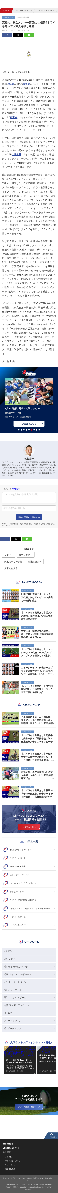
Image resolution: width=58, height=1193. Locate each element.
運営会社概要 (10, 1169)
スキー (11, 1012)
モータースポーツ (17, 982)
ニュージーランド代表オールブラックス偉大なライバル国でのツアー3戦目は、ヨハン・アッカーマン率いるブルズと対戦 (37, 670)
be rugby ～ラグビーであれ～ (23, 883)
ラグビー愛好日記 (18, 925)
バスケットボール (17, 997)
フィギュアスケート (19, 1005)
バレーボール (15, 989)
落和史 (13, 117)
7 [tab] (34, 430)
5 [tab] (29, 430)
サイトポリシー (11, 1165)
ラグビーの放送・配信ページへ (29, 1107)
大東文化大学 (11, 568)
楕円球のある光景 (18, 866)
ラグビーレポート (18, 858)
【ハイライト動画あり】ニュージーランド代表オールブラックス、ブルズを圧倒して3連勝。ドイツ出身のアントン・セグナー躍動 (37, 652)
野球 (10, 951)
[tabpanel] (29, 401)
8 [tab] (36, 430)
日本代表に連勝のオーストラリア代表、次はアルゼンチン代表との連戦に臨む (37, 597)
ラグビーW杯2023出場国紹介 (23, 900)
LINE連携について (10, 1148)
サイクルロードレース (45, 10)
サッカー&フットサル (23, 10)
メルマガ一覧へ (29, 827)
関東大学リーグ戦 (13, 561)
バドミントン (14, 1020)
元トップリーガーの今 (20, 875)
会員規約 (8, 1157)
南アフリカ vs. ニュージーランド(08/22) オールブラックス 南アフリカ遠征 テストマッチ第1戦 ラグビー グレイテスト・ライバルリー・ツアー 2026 (19, 1061)
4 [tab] (26, 430)
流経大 (10, 84)
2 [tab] (21, 430)
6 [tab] (31, 430)
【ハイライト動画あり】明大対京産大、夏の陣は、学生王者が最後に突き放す (37, 615)
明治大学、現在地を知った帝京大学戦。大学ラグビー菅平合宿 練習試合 (37, 775)
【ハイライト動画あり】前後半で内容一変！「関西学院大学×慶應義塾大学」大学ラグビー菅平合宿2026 (37, 738)
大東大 (26, 84)
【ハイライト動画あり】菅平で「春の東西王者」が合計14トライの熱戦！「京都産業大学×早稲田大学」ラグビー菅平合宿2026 (37, 793)
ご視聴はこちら (29, 419)
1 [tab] (19, 430)
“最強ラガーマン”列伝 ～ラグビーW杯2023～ (30, 908)
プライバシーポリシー (13, 1161)
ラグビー (6, 10)
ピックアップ (14, 1028)
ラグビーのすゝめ (18, 917)
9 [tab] (39, 430)
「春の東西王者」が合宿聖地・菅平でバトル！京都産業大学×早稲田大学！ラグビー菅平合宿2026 (37, 719)
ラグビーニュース (18, 891)
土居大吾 (16, 154)
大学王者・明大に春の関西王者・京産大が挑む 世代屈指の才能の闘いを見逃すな (37, 633)
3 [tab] (24, 430)
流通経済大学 (34, 561)
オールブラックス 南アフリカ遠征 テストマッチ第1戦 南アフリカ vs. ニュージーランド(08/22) (19, 1067)
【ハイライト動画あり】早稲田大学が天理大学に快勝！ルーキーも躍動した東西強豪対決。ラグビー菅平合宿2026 (37, 756)
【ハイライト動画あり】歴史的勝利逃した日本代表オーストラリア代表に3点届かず (37, 689)
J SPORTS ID (8, 1144)
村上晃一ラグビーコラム (21, 849)
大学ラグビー (25, 554)
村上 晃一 (27, 30)
